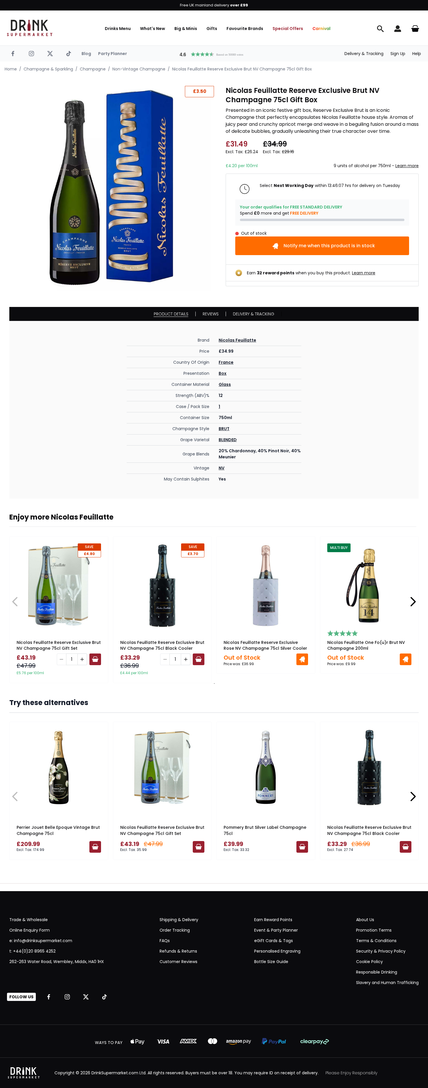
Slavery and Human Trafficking (387, 982)
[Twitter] (50, 53)
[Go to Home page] (29, 28)
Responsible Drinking (376, 972)
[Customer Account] (398, 28)
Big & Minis (185, 28)
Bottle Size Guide (271, 962)
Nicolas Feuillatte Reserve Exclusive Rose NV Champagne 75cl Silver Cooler (265, 645)
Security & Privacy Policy (381, 951)
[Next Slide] (413, 601)
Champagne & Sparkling (48, 69)
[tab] (213, 683)
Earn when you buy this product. (311, 273)
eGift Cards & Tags (273, 941)
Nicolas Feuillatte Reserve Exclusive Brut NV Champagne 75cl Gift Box (242, 69)
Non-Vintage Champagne (138, 69)
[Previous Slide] (15, 601)
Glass (225, 384)
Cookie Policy (369, 962)
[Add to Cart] (95, 659)
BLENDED (228, 440)
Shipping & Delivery (179, 920)
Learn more (407, 166)
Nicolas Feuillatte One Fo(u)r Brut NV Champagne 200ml (366, 645)
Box (223, 373)
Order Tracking (175, 930)
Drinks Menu (118, 28)
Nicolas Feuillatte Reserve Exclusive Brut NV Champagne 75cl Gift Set (59, 645)
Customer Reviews (178, 962)
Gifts (211, 28)
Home (11, 69)
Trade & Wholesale (28, 920)
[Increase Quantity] (82, 659)
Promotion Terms (374, 930)
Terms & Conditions (376, 941)
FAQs (165, 941)
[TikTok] (69, 53)
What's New (152, 28)
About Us (365, 920)
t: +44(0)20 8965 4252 (32, 951)
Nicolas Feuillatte (237, 340)
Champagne (93, 69)
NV (221, 468)
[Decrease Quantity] (61, 659)
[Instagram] (31, 53)
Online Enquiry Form (29, 930)
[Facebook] (13, 53)
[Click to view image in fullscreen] (111, 188)
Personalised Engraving (277, 951)
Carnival (321, 28)
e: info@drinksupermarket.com (40, 941)
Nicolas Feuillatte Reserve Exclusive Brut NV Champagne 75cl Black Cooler (162, 645)
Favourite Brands (245, 28)
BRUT (224, 429)
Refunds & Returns (178, 951)
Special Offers (288, 28)
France (226, 362)
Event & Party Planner (276, 930)
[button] (214, 53)
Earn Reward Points (273, 920)
